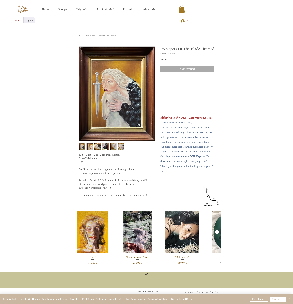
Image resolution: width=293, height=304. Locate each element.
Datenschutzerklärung (181, 299)
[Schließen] (289, 299)
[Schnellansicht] (93, 232)
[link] (182, 9)
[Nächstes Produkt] (217, 232)
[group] (146, 238)
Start (81, 35)
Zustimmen (277, 299)
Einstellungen (258, 299)
